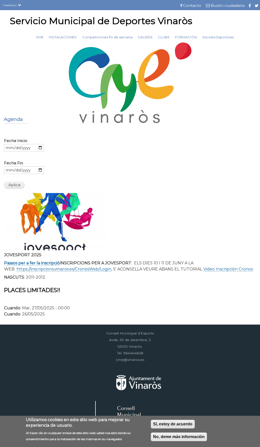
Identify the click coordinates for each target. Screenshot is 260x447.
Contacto (192, 5)
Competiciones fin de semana (107, 37)
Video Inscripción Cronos (228, 269)
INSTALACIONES (63, 37)
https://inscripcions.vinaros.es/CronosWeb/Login (64, 269)
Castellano (10, 5)
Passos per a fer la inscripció (32, 263)
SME (39, 37)
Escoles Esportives (218, 37)
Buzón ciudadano (228, 5)
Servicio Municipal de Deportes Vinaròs (101, 20)
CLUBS (164, 37)
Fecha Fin (13, 163)
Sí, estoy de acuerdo (172, 424)
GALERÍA (145, 37)
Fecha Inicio (15, 140)
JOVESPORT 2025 (22, 254)
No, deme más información (179, 437)
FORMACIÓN (186, 37)
